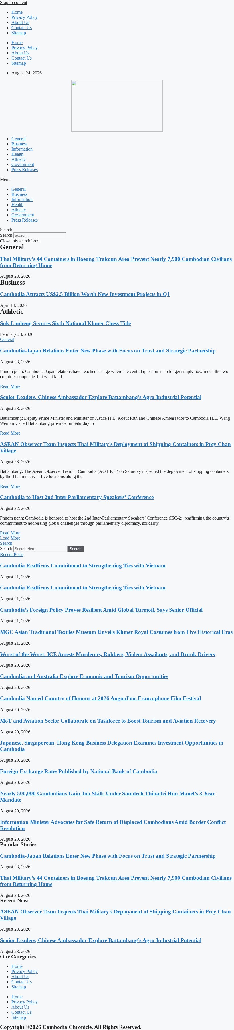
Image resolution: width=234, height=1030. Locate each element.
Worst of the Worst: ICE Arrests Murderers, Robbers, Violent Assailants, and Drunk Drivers (107, 654)
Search (6, 235)
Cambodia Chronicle (67, 1027)
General (18, 138)
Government (22, 164)
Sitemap (18, 32)
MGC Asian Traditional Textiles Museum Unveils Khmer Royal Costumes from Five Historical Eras (116, 632)
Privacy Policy (24, 17)
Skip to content (13, 2)
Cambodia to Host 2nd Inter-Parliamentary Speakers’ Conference (77, 497)
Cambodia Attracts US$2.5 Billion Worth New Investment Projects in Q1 (85, 294)
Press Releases (24, 169)
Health (17, 154)
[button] (117, 179)
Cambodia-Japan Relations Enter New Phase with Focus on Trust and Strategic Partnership (108, 351)
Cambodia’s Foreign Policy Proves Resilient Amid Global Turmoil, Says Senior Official (101, 610)
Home (17, 12)
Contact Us (21, 27)
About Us (20, 22)
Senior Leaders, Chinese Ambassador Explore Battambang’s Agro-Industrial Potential (100, 397)
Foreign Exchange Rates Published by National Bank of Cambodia (78, 771)
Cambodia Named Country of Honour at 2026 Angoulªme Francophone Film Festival (100, 698)
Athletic (18, 159)
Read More (10, 386)
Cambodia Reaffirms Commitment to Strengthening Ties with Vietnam (83, 566)
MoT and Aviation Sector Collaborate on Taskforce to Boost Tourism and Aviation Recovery (108, 721)
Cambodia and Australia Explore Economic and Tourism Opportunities (84, 676)
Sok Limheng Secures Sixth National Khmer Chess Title (65, 323)
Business (19, 143)
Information (22, 149)
